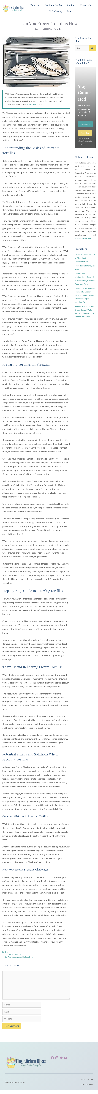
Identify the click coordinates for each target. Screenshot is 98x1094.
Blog (69, 11)
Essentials (85, 5)
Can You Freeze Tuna (13, 954)
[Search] (92, 48)
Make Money (56, 11)
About (33, 5)
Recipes (71, 5)
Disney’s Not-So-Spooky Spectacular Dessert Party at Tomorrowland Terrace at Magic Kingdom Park (85, 295)
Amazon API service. (83, 238)
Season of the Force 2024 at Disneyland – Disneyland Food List (85, 258)
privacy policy (32, 104)
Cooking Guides (53, 5)
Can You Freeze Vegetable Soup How (19, 957)
